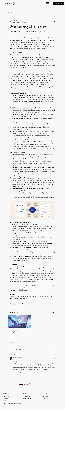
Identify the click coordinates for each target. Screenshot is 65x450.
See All (53, 312)
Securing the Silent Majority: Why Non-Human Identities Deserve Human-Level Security (19, 332)
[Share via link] (22, 304)
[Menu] (47, 3)
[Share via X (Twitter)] (14, 304)
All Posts (10, 12)
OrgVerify (6, 398)
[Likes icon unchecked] (14, 373)
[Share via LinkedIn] (18, 304)
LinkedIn (45, 396)
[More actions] (54, 21)
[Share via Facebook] (10, 304)
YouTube (45, 398)
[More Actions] (54, 358)
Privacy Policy (27, 398)
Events (5, 400)
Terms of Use (27, 396)
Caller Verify (6, 396)
